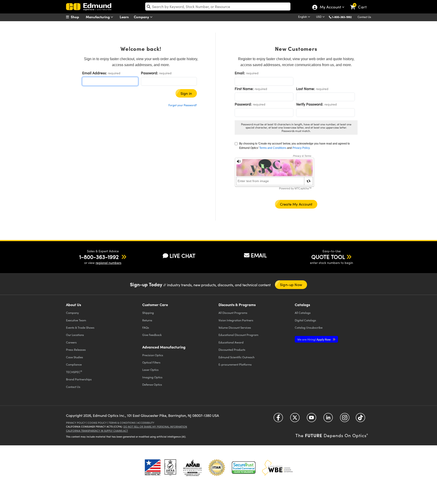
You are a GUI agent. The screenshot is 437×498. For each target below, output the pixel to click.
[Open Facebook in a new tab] (278, 419)
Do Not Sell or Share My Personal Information (155, 426)
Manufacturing (98, 16)
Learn (124, 16)
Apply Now (314, 339)
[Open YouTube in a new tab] (311, 419)
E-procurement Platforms (235, 364)
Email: (240, 72)
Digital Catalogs (305, 320)
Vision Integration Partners (235, 320)
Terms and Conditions (272, 148)
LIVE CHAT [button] (182, 255)
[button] (343, 17)
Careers (71, 342)
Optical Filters (151, 362)
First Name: (244, 88)
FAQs (145, 327)
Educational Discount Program (238, 335)
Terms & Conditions (122, 422)
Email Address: (94, 72)
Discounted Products (231, 349)
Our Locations (75, 335)
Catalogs (303, 313)
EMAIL (259, 255)
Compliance (74, 364)
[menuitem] (77, 17)
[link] (360, 3)
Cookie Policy (97, 422)
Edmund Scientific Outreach (236, 357)
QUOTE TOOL (328, 256)
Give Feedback (152, 335)
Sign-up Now (291, 284)
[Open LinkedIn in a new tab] (328, 419)
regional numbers (108, 263)
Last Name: (305, 88)
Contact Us (364, 17)
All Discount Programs (232, 313)
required (114, 73)
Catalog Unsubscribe (309, 327)
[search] (217, 6)
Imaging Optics (152, 377)
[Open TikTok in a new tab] (360, 419)
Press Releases (76, 349)
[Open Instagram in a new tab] (345, 419)
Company (142, 16)
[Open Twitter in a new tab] (295, 419)
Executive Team (76, 320)
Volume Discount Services (234, 327)
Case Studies (74, 357)
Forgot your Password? (182, 105)
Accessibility (145, 422)
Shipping (148, 313)
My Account (330, 7)
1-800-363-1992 (342, 17)
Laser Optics (150, 370)
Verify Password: (309, 104)
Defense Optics (152, 384)
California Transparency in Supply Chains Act (97, 430)
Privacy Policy (301, 148)
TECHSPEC (74, 372)
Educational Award (231, 342)
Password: (149, 72)
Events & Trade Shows (80, 327)
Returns (147, 320)
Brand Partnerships (79, 379)
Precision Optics (152, 355)
